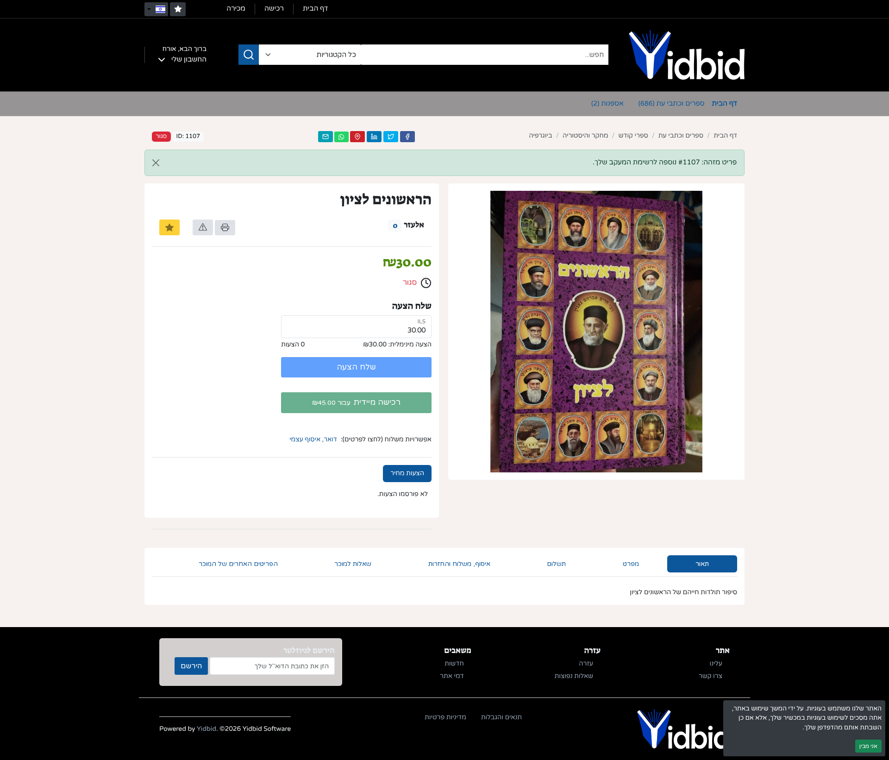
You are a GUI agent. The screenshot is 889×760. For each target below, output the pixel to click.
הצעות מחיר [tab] (407, 473)
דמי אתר (451, 676)
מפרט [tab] (631, 564)
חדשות (454, 664)
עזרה (586, 664)
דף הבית (315, 9)
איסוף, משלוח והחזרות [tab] (459, 564)
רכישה (274, 9)
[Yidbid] (687, 54)
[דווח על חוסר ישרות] (203, 227)
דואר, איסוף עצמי (313, 440)
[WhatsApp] (341, 137)
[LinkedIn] (374, 136)
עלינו (716, 664)
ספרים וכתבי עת (672, 104)
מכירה (235, 9)
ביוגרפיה (540, 136)
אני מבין (868, 746)
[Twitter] (390, 136)
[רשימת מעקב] (178, 9)
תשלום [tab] (556, 564)
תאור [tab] (702, 564)
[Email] (325, 136)
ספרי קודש (633, 136)
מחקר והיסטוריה (585, 136)
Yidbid (206, 729)
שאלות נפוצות (574, 676)
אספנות (607, 104)
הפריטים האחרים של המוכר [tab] (238, 564)
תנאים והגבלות (501, 718)
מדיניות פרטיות (445, 718)
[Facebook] (407, 136)
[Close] (156, 163)
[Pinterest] (357, 136)
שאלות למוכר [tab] (352, 564)
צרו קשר (710, 676)
